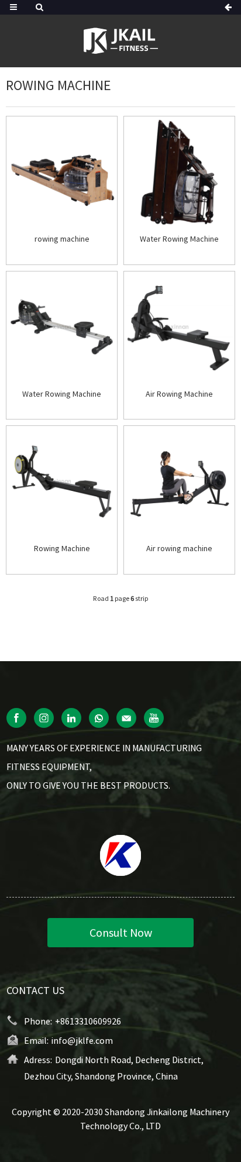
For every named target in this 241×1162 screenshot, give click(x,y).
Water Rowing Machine (179, 239)
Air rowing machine (179, 549)
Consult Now (120, 932)
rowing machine (62, 239)
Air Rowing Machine (179, 394)
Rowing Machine (62, 549)
